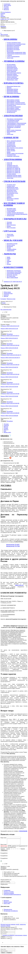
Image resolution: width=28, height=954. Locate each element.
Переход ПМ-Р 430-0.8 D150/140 (9, 377)
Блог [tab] (5, 431)
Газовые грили (11, 186)
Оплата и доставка (9, 891)
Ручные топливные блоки (14, 42)
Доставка (6, 6)
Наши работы (7, 5)
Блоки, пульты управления (14, 130)
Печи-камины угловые (13, 108)
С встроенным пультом (13, 120)
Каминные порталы (12, 70)
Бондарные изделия (12, 243)
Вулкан (9, 264)
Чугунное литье (11, 276)
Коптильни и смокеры (13, 198)
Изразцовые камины (12, 68)
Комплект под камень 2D (13, 172)
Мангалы (9, 223)
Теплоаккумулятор (12, 111)
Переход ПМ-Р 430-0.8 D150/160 (9, 386)
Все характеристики (6, 309)
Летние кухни (10, 215)
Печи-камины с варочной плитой (16, 102)
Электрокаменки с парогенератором (16, 123)
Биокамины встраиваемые (14, 45)
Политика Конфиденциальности (12, 894)
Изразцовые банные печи (13, 86)
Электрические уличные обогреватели (17, 214)
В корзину (3, 316)
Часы (8, 237)
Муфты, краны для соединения (15, 153)
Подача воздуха (11, 112)
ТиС (8, 262)
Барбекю (9, 197)
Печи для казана (11, 227)
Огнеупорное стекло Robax (14, 272)
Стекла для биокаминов (13, 56)
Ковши (8, 152)
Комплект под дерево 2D (13, 171)
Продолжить (4, 850)
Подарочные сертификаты (11, 910)
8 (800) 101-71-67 (5, 19)
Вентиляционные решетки (14, 72)
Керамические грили (12, 187)
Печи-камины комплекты (13, 109)
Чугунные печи (11, 142)
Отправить (9, 936)
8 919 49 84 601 (23, 831)
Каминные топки (11, 65)
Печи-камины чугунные (13, 101)
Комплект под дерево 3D (13, 168)
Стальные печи (11, 143)
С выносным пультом (12, 121)
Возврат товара (8, 902)
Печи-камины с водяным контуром (16, 104)
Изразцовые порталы (12, 89)
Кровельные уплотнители (14, 270)
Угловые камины (11, 174)
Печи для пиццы (11, 224)
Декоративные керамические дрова (16, 52)
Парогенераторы (11, 131)
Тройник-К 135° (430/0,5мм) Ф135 (13, 281)
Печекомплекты (11, 145)
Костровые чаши (11, 208)
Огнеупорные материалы (13, 273)
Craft (8, 260)
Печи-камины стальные (13, 99)
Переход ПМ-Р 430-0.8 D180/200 (9, 415)
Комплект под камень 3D (13, 169)
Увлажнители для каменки (14, 126)
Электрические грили (12, 188)
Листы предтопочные (12, 78)
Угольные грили (11, 184)
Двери (8, 132)
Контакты (6, 9)
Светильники (10, 235)
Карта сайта (7, 903)
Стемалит (9, 55)
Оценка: (3, 848)
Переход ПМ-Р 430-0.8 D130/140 (9, 348)
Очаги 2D (9, 164)
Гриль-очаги (10, 194)
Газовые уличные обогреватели (15, 212)
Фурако (9, 247)
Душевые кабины (11, 249)
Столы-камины (11, 211)
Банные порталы (11, 146)
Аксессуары (10, 58)
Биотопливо (10, 51)
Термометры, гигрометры (13, 127)
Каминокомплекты (12, 67)
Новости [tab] (6, 429)
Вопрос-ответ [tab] (7, 432)
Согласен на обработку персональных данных (14, 935)
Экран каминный (11, 71)
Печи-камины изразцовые (14, 106)
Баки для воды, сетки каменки (15, 147)
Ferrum (8, 258)
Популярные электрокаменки (14, 119)
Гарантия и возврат (9, 893)
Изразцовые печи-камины (14, 93)
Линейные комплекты (13, 167)
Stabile (8, 257)
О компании (7, 4)
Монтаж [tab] (6, 426)
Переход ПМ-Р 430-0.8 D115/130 (9, 328)
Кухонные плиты (11, 105)
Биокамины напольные (13, 46)
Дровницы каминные (12, 75)
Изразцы (9, 87)
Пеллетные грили (11, 190)
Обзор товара (7, 292)
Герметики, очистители (13, 156)
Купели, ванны (11, 245)
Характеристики (8, 293)
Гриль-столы (10, 195)
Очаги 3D (9, 162)
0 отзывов (3, 298)
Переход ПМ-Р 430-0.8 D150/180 (9, 396)
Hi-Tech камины (11, 64)
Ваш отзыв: (4, 844)
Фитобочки (10, 246)
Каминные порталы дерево (14, 175)
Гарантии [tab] (6, 425)
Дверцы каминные (12, 77)
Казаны (9, 226)
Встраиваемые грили (12, 193)
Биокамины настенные (13, 48)
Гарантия (6, 8)
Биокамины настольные (13, 49)
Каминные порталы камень (14, 176)
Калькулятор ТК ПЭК (13, 546)
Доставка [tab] (6, 424)
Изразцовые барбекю (12, 91)
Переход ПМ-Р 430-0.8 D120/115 (9, 338)
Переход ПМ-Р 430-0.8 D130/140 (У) (10, 357)
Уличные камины (11, 210)
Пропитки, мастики (12, 274)
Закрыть (3, 936)
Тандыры (9, 222)
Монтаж (6, 296)
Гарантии (6, 294)
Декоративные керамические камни (16, 53)
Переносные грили (12, 191)
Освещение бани (11, 154)
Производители (8, 909)
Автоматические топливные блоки (16, 44)
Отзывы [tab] (6, 428)
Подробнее (10, 334)
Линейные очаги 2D (12, 165)
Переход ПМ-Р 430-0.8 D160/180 (9, 406)
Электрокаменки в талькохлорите (16, 124)
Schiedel (9, 261)
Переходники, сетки (12, 79)
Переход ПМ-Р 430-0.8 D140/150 (9, 367)
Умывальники (10, 250)
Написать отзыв (11, 298)
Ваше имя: (3, 837)
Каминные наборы (12, 74)
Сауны (8, 128)
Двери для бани (11, 150)
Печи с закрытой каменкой (14, 140)
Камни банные (11, 149)
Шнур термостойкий (12, 277)
